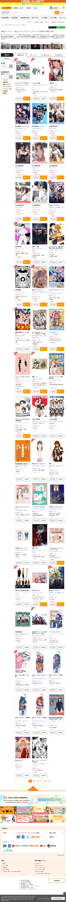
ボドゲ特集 (44, 17)
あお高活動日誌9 (53, 126)
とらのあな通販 (4, 24)
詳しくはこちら (61, 855)
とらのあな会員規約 (25, 881)
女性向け (36, 8)
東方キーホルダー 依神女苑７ (39, 718)
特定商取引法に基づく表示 (27, 887)
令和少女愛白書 (36, 419)
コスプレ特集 (53, 17)
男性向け (29, 8)
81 (45, 781)
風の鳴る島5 (18, 246)
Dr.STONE (43, 36)
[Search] (11, 77)
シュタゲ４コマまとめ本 (38, 507)
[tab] (33, 55)
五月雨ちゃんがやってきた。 (56, 507)
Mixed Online (35, 590)
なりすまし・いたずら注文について (29, 889)
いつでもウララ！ (53, 332)
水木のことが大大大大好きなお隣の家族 (22, 419)
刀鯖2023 (51, 83)
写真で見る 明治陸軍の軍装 (22, 590)
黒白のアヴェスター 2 (54, 205)
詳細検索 (62, 12)
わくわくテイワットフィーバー (56, 290)
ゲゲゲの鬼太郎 (50, 36)
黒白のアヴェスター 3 (37, 290)
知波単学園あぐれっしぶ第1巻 (22, 332)
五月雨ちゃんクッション (21, 548)
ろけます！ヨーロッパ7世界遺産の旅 (56, 377)
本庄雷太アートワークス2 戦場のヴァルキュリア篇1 (39, 632)
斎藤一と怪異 (35, 246)
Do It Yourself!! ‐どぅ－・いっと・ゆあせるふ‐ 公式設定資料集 (39, 333)
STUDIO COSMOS (30, 36)
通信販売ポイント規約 (26, 883)
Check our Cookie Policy (43, 898)
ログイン (59, 8)
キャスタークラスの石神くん (22, 83)
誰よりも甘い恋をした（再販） (22, 675)
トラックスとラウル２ (54, 632)
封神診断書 (18, 290)
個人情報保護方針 (25, 886)
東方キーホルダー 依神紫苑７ (22, 718)
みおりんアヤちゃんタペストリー (22, 507)
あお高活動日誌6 (53, 165)
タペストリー (61, 22)
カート (27, 98)
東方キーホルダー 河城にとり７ (56, 675)
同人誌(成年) (15, 17)
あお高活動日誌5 (19, 205)
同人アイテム (35, 17)
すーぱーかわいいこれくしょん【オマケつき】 (56, 548)
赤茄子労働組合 (9, 36)
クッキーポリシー (37, 886)
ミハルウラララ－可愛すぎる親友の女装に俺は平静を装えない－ (56, 248)
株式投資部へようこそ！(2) (22, 126)
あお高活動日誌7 (36, 165)
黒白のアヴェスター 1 (54, 590)
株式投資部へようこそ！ (38, 126)
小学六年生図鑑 (53, 419)
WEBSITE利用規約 (25, 880)
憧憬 (50, 463)
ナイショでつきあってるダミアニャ (22, 377)
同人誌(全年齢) (5, 17)
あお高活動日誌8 (19, 165)
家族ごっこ (35, 377)
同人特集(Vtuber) (25, 17)
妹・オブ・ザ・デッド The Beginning (39, 761)
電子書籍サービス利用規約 (27, 884)
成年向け (22, 8)
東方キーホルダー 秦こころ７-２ (39, 675)
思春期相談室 (18, 632)
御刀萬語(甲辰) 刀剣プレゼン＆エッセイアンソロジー (22, 464)
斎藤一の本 (35, 548)
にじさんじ (53, 22)
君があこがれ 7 (19, 760)
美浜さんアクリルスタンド (39, 463)
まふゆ (41, 22)
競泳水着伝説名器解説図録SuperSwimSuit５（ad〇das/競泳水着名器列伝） (55, 719)
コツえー (37, 22)
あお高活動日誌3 (36, 205)
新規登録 (55, 8)
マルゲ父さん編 (20, 36)
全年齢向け (16, 8)
